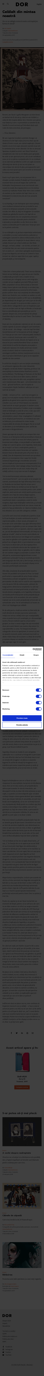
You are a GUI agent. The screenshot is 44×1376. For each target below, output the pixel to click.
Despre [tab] (36, 655)
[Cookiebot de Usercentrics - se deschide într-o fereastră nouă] (33, 649)
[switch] (39, 696)
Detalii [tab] (22, 655)
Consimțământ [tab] (8, 655)
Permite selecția (22, 725)
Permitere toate (22, 718)
